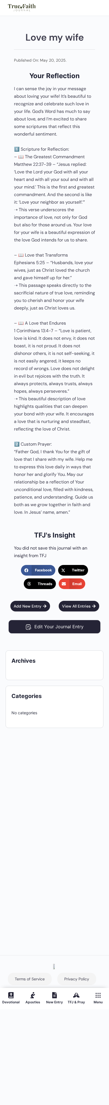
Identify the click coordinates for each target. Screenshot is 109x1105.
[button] (38, 570)
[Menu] (98, 995)
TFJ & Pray (76, 1002)
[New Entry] (54, 995)
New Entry (54, 1002)
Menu (98, 1002)
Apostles (32, 1002)
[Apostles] (33, 995)
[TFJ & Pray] (76, 995)
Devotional (11, 1002)
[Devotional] (11, 995)
